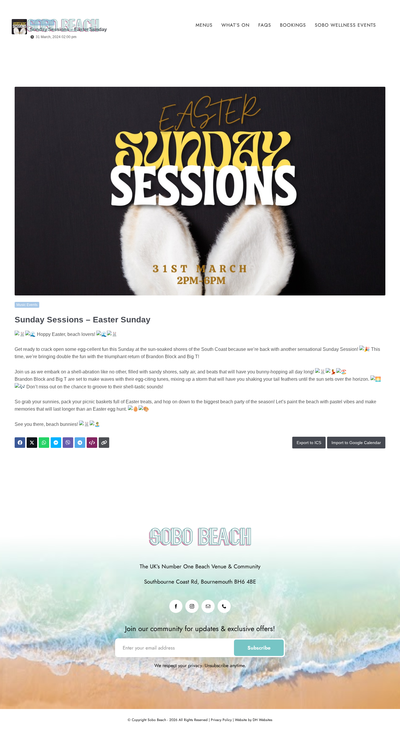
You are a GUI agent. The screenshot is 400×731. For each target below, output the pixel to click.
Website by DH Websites (253, 719)
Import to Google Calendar (356, 442)
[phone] (224, 606)
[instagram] (192, 606)
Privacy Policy (221, 719)
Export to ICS (309, 442)
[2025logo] (63, 14)
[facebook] (175, 606)
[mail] (208, 606)
